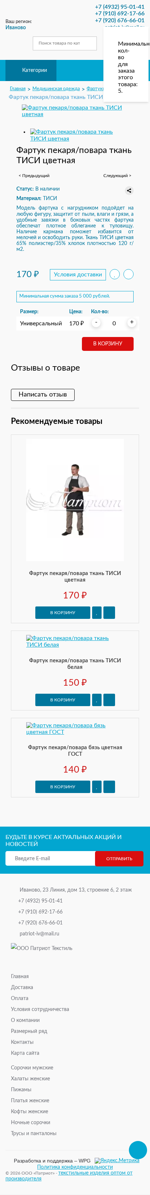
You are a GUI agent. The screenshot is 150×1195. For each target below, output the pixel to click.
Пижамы (21, 1089)
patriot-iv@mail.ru (39, 934)
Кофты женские (29, 1111)
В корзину (107, 343)
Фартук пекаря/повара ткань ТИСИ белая (75, 664)
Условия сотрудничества (40, 1009)
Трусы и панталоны (33, 1133)
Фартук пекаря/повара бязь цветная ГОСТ (75, 751)
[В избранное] (115, 274)
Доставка (22, 987)
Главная (20, 976)
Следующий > (117, 175)
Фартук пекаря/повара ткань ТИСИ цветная (75, 577)
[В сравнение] (128, 274)
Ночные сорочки (30, 1122)
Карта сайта (25, 1053)
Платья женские (30, 1100)
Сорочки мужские (32, 1067)
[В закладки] (97, 612)
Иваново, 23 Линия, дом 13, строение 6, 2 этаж (76, 890)
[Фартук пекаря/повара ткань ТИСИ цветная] (75, 111)
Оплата (19, 998)
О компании (25, 1020)
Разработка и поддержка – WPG (52, 1160)
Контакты (22, 1042)
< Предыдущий (34, 175)
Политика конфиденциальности (75, 1167)
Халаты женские (30, 1078)
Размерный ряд (29, 1031)
